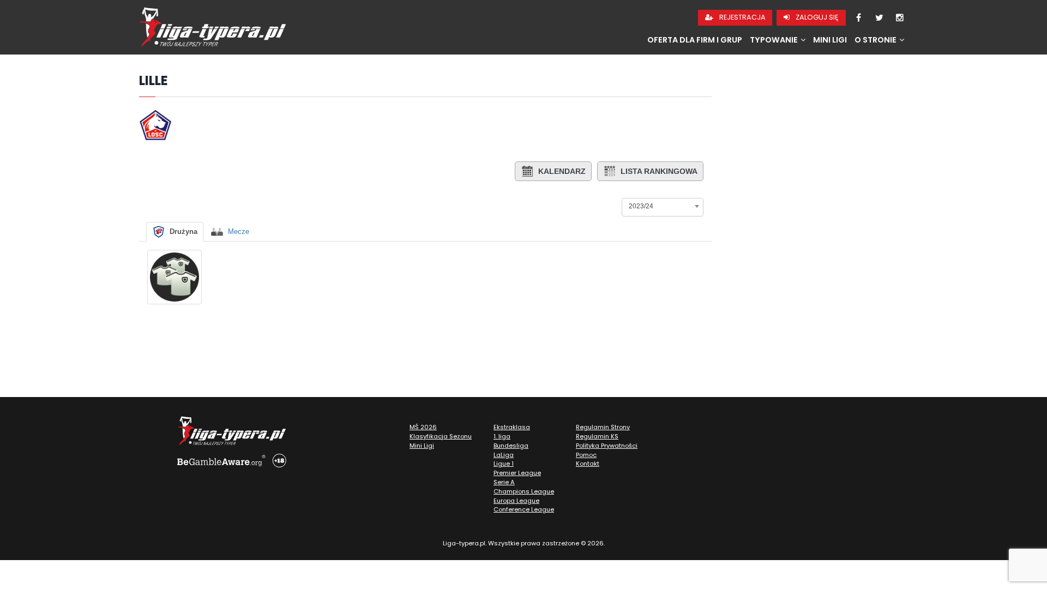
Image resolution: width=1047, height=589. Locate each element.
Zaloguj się (816, 17)
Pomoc (586, 454)
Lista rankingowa (659, 171)
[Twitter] (879, 18)
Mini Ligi (830, 39)
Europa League (516, 500)
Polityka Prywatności (606, 445)
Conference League (524, 509)
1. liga (502, 436)
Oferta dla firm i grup (694, 39)
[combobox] (662, 206)
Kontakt (587, 463)
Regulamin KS (597, 436)
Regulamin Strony (603, 427)
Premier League (517, 472)
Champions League (524, 491)
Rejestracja (742, 17)
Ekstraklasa (512, 427)
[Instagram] (900, 18)
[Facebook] (858, 18)
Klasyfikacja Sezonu (441, 436)
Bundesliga (511, 445)
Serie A (504, 482)
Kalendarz (562, 171)
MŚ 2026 (423, 427)
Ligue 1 (504, 463)
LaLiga (504, 454)
